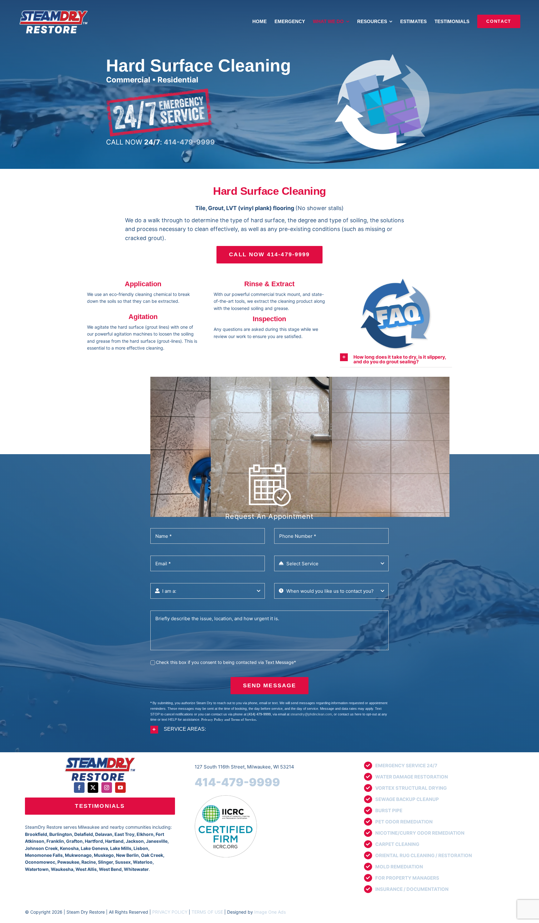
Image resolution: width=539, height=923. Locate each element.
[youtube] (120, 787)
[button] (396, 358)
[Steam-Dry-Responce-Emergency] (159, 90)
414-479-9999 (237, 782)
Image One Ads (270, 912)
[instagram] (106, 787)
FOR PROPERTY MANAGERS (407, 878)
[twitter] (93, 787)
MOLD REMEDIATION (399, 867)
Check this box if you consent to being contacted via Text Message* (226, 662)
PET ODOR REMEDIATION (404, 822)
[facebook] (79, 787)
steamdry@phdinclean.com (311, 714)
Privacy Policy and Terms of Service (228, 719)
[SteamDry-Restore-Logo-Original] (100, 757)
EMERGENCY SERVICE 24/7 (406, 765)
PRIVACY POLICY (169, 912)
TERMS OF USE (207, 912)
